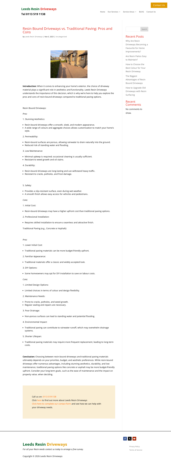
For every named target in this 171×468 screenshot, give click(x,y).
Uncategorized (61, 37)
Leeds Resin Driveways (34, 37)
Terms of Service (135, 450)
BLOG (141, 12)
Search (144, 29)
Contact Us (151, 12)
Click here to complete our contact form (51, 403)
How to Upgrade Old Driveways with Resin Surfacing (136, 91)
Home (102, 12)
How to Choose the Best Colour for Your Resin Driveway (136, 68)
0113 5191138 (49, 396)
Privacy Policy (134, 447)
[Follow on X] (130, 438)
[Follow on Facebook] (125, 438)
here (39, 400)
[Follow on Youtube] (134, 438)
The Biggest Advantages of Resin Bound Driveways (135, 79)
